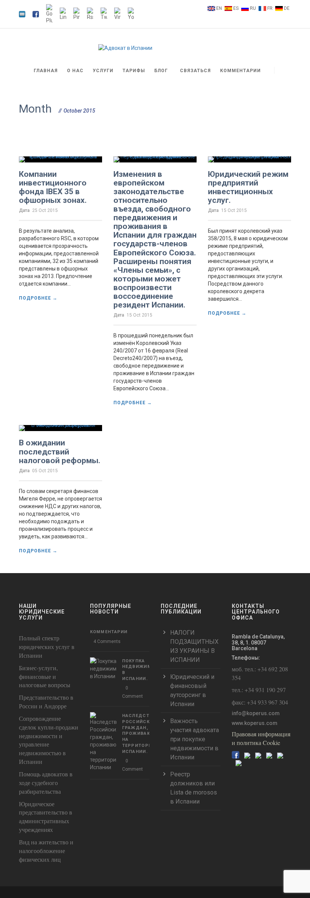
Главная (46, 70)
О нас (75, 70)
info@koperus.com (256, 713)
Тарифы (133, 70)
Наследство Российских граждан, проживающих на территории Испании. (142, 733)
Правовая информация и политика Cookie (261, 738)
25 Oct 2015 (45, 210)
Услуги (103, 70)
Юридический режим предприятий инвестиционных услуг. (248, 187)
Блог (161, 70)
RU (253, 8)
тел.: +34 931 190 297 (259, 690)
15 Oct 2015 (139, 315)
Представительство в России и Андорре (46, 701)
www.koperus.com (254, 723)
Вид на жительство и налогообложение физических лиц (46, 850)
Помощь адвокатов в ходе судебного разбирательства (46, 782)
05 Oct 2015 (45, 470)
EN (219, 8)
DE (287, 8)
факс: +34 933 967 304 (260, 702)
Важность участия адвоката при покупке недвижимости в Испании (194, 739)
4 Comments (107, 641)
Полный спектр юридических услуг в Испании (46, 646)
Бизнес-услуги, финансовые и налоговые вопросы (44, 676)
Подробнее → (38, 298)
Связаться (195, 70)
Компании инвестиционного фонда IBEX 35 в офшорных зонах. (53, 187)
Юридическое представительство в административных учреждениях (45, 817)
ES (236, 8)
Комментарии (240, 70)
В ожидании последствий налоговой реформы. (59, 451)
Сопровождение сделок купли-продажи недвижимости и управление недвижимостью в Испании (48, 739)
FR (270, 8)
